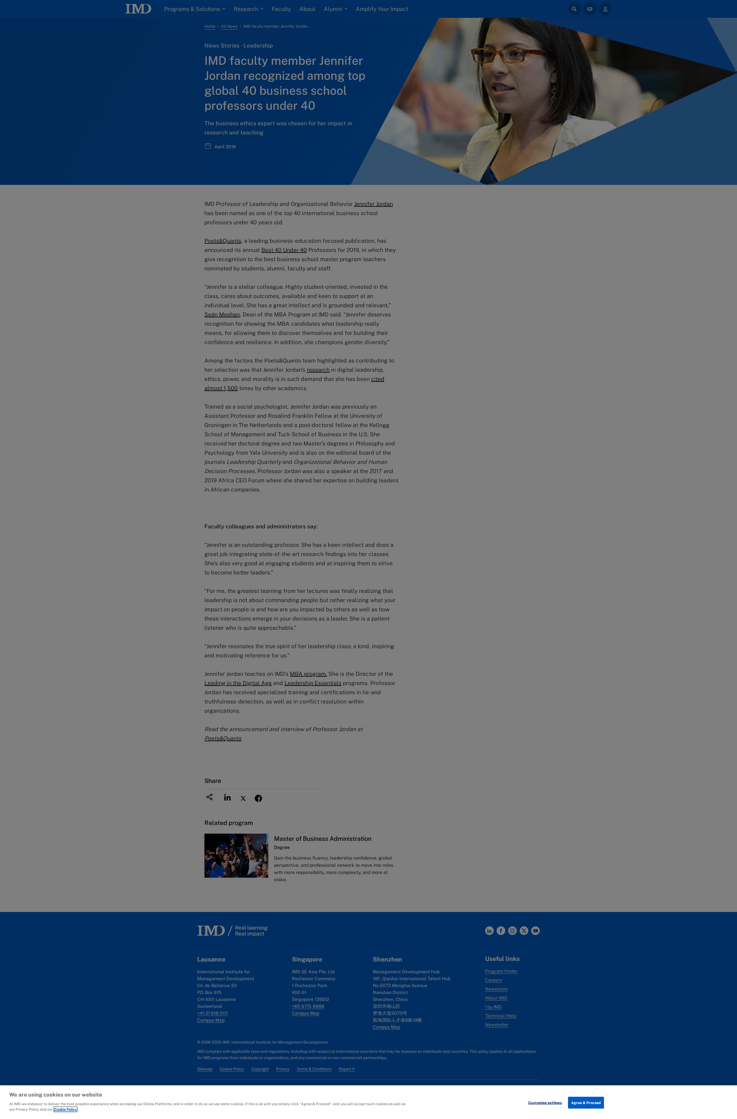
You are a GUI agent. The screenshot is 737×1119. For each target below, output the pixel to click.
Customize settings (545, 1102)
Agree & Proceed (586, 1102)
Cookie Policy (65, 1109)
